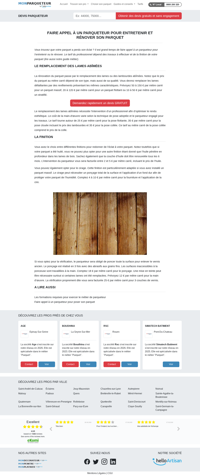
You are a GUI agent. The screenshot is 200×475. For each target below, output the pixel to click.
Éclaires (50, 389)
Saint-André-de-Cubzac (30, 389)
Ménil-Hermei (135, 393)
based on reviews (33, 432)
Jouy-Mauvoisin (81, 389)
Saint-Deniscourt (136, 401)
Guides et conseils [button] (123, 4)
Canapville (106, 406)
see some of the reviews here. (33, 436)
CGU (110, 473)
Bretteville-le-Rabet (111, 393)
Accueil (64, 4)
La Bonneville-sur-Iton (29, 406)
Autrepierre (134, 389)
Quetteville (106, 401)
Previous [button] (50, 429)
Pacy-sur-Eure (80, 406)
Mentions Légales (96, 473)
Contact (29, 364)
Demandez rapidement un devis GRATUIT (100, 103)
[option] (73, 431)
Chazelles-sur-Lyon (111, 389)
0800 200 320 (172, 4)
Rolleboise (78, 401)
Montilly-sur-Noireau (166, 401)
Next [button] (178, 429)
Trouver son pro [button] (78, 4)
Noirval (159, 389)
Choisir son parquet (101, 4)
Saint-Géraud (53, 406)
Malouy (22, 393)
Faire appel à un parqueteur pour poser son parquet (64, 301)
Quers (76, 393)
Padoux (50, 393)
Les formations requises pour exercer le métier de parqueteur (70, 297)
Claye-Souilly (135, 406)
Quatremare (24, 401)
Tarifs (140, 4)
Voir (47, 364)
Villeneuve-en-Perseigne (59, 401)
